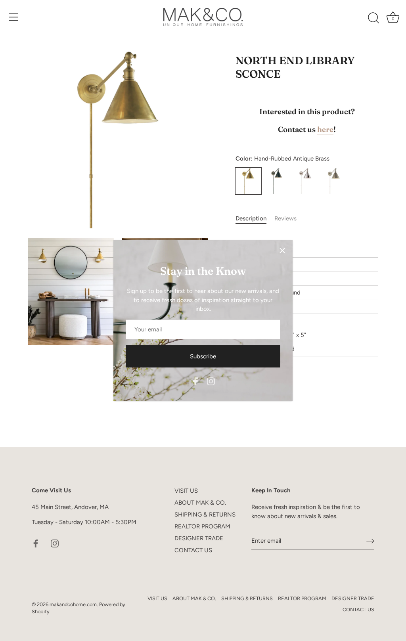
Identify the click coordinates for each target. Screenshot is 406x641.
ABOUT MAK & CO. (200, 502)
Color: (282, 158)
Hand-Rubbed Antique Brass (248, 181)
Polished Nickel (305, 181)
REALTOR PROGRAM (202, 526)
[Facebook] (195, 381)
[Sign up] (370, 541)
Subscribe (203, 356)
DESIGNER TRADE (198, 538)
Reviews (285, 218)
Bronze (276, 181)
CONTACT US (193, 550)
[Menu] (14, 17)
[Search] (373, 18)
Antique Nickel (334, 181)
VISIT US (186, 490)
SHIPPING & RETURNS (205, 514)
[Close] (282, 250)
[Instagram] (211, 381)
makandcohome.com (73, 604)
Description (251, 218)
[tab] (255, 218)
